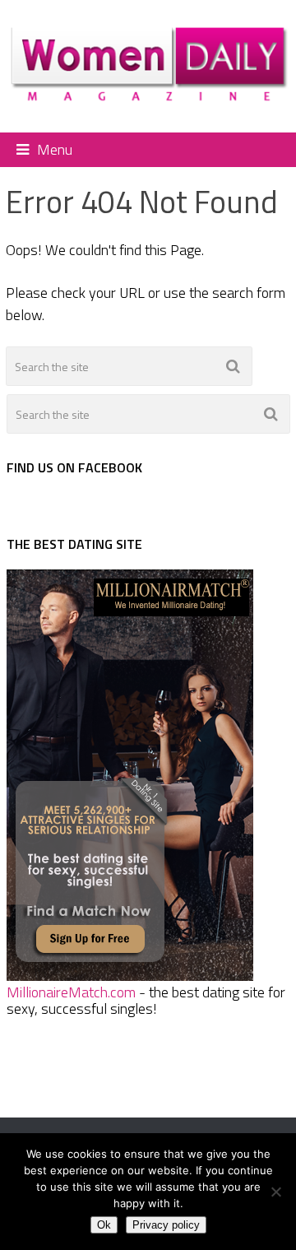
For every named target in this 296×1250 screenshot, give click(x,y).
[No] (275, 1191)
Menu (54, 149)
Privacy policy (166, 1225)
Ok (104, 1225)
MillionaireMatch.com (71, 992)
